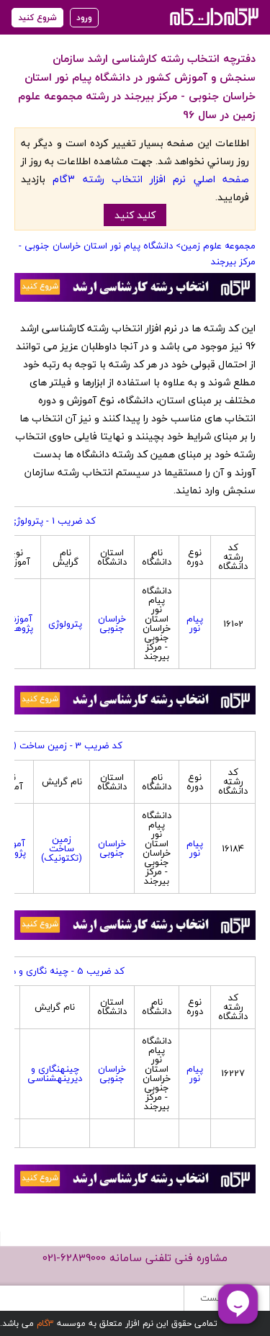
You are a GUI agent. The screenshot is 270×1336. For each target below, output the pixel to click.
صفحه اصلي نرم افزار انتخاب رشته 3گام (151, 179)
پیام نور (194, 623)
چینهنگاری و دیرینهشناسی (54, 1073)
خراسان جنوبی (112, 623)
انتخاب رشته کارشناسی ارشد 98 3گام (212, 16)
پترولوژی (65, 624)
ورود (84, 17)
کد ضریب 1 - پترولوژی (52, 521)
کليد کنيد (135, 215)
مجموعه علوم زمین (218, 246)
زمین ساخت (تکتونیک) (61, 848)
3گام (45, 1323)
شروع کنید (37, 17)
